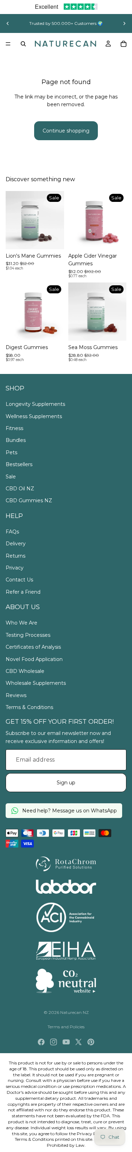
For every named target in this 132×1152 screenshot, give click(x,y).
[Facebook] (41, 1042)
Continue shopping (66, 131)
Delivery (16, 543)
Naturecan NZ (74, 1012)
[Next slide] (124, 23)
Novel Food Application (34, 659)
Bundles (16, 440)
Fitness (14, 428)
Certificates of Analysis (33, 647)
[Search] (23, 44)
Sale (11, 476)
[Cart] (123, 44)
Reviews (16, 695)
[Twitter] (78, 1042)
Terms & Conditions (29, 707)
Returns (15, 556)
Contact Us (19, 580)
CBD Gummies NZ (29, 500)
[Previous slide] (7, 23)
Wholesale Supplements (36, 683)
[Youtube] (66, 1042)
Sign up (66, 782)
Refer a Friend (23, 592)
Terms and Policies (66, 1026)
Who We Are (21, 623)
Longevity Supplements (35, 404)
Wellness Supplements (34, 416)
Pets (11, 452)
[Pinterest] (91, 1042)
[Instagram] (53, 1042)
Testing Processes (28, 635)
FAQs (12, 532)
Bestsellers (19, 464)
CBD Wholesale (25, 671)
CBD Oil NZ (20, 488)
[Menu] (8, 44)
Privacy (15, 568)
